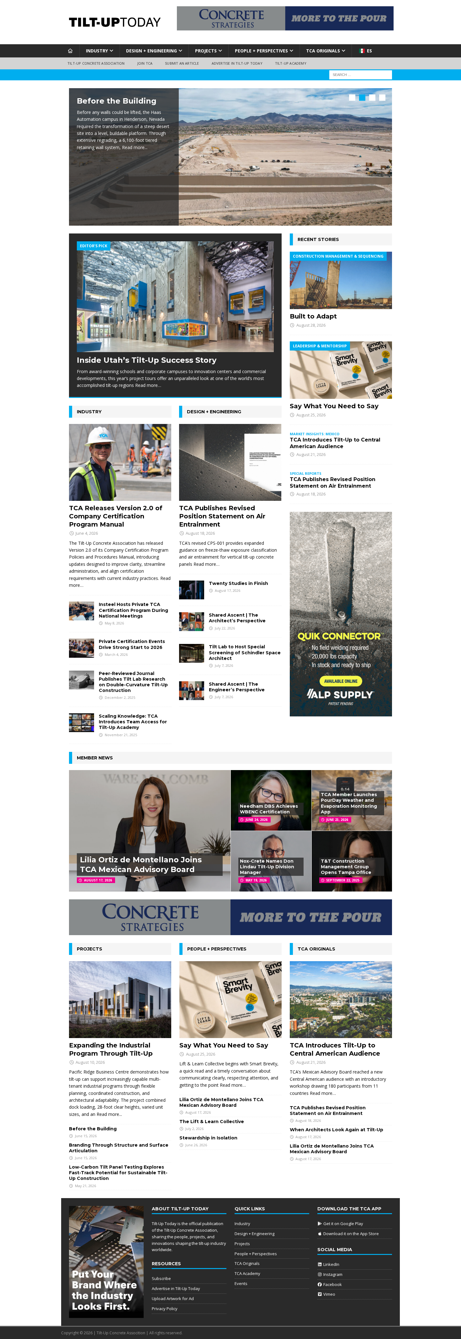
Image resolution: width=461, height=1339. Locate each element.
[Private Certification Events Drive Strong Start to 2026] (81, 648)
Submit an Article (182, 63)
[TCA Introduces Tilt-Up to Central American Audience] (341, 999)
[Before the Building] (230, 157)
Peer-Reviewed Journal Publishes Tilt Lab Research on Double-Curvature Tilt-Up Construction (133, 682)
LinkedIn (330, 1264)
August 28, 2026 (311, 325)
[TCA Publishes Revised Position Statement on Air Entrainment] (230, 462)
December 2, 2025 (120, 697)
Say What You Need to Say (334, 406)
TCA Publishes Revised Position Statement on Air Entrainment (222, 516)
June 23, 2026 (337, 819)
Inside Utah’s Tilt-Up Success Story (146, 360)
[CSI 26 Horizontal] (285, 26)
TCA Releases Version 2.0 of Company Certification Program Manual (115, 516)
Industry (97, 51)
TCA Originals (323, 51)
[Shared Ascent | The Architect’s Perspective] (191, 621)
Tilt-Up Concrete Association (96, 63)
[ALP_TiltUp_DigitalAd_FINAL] (341, 713)
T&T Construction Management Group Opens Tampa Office (346, 866)
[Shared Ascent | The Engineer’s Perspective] (191, 690)
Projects (206, 51)
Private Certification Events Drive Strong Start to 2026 (132, 644)
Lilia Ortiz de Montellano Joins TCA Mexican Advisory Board (221, 1102)
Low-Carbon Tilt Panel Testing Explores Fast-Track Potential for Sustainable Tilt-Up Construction (118, 1172)
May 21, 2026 (85, 1185)
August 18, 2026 (200, 533)
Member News (95, 758)
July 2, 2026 (194, 1128)
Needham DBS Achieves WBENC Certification (269, 809)
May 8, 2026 (114, 623)
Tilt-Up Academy (290, 63)
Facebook (332, 1284)
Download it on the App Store (350, 1233)
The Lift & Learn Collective (211, 1121)
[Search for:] (360, 74)
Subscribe (161, 1278)
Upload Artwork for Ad (173, 1298)
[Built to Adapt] (341, 280)
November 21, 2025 (121, 734)
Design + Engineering (151, 51)
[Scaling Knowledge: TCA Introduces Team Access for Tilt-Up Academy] (81, 722)
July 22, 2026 (225, 628)
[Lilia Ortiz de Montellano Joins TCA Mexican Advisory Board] (149, 830)
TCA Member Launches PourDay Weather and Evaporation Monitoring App (349, 803)
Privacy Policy (165, 1308)
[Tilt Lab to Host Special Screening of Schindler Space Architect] (191, 653)
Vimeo (328, 1294)
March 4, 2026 (116, 654)
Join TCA (145, 63)
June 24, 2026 (257, 819)
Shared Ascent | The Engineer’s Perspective (237, 687)
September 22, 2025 (342, 880)
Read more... (134, 147)
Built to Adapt (313, 316)
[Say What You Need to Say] (341, 370)
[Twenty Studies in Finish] (191, 590)
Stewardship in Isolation (208, 1138)
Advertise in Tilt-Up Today (237, 63)
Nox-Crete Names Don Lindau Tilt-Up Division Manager (267, 866)
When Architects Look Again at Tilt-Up (336, 1130)
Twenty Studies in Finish (238, 583)
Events (241, 1283)
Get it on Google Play (342, 1223)
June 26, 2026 (196, 1145)
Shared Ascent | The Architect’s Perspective (237, 618)
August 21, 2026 (311, 454)
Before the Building (116, 100)
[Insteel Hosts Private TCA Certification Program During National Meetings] (81, 611)
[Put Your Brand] (106, 1315)
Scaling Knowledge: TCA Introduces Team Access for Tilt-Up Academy (133, 721)
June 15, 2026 (86, 1135)
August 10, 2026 (90, 1062)
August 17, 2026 (227, 590)
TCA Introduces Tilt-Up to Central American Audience (335, 443)
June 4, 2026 (87, 533)
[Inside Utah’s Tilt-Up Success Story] (175, 296)
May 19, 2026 (256, 880)
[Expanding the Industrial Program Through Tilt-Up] (120, 999)
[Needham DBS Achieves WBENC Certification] (270, 800)
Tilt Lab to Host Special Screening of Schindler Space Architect (245, 652)
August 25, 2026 (311, 415)
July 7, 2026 (224, 665)
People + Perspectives (261, 51)
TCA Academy (247, 1273)
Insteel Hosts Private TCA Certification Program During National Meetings (133, 610)
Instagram (332, 1274)
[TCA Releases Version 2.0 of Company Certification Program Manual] (120, 462)
